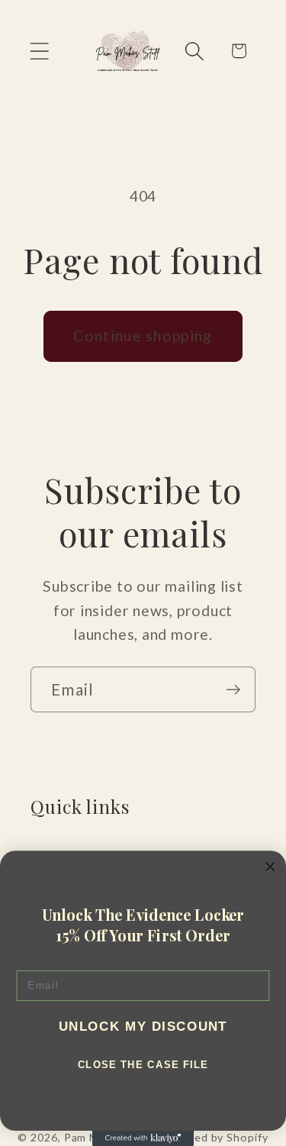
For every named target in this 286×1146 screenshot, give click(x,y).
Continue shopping (142, 335)
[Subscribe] (233, 690)
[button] (39, 51)
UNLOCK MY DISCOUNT (143, 1026)
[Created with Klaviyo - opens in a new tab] (143, 1138)
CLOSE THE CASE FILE (143, 1064)
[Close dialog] (270, 866)
